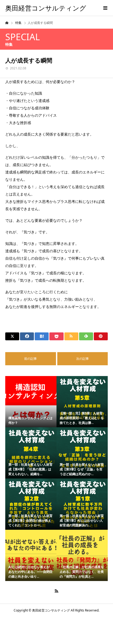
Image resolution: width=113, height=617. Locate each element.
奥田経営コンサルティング (45, 7)
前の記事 (30, 358)
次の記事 (82, 358)
